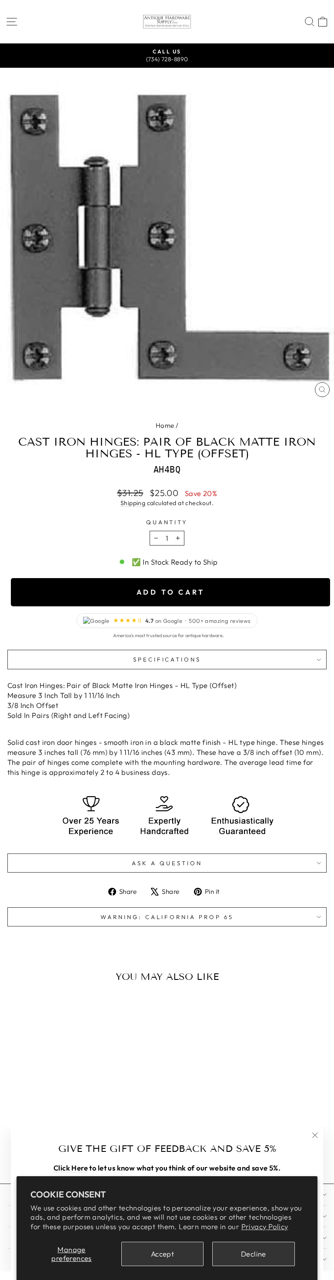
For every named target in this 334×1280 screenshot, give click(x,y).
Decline (253, 1253)
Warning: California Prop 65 (166, 916)
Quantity (167, 522)
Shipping (132, 503)
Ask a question (167, 863)
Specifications (167, 659)
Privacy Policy (264, 1226)
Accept (162, 1253)
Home (165, 425)
